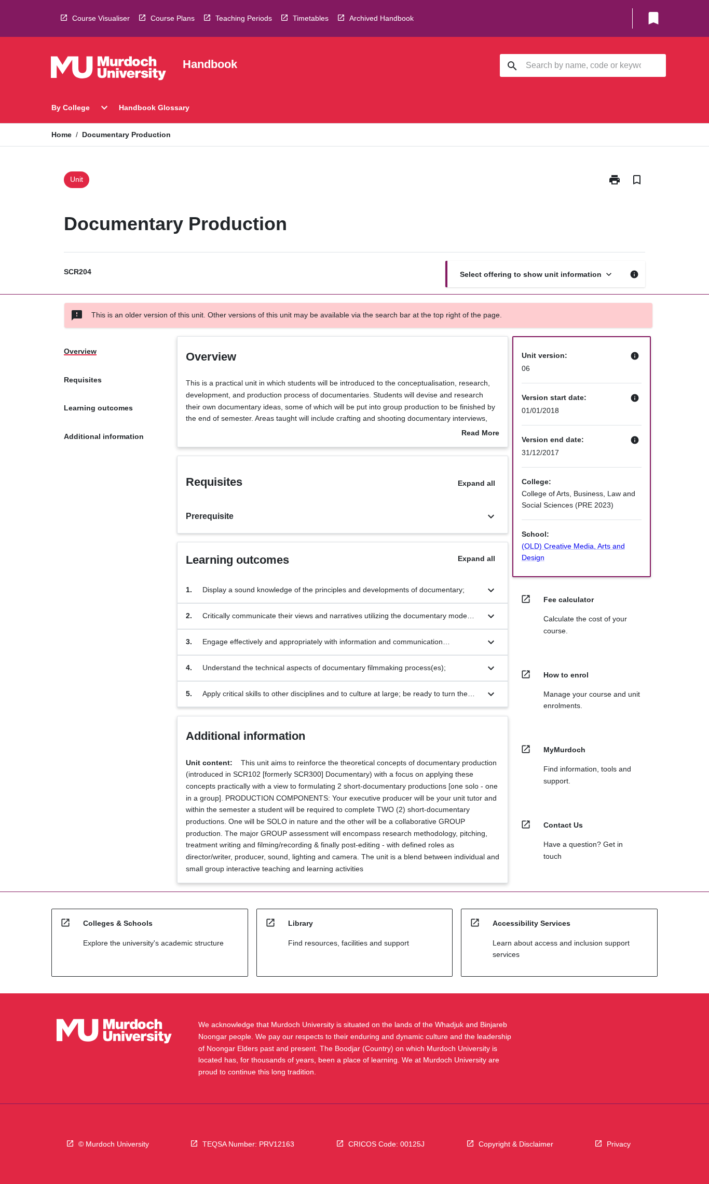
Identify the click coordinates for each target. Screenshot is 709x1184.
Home (61, 134)
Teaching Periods (243, 18)
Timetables (311, 18)
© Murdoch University (113, 1144)
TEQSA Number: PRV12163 (248, 1144)
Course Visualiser (101, 18)
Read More (480, 434)
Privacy (619, 1144)
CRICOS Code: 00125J (386, 1144)
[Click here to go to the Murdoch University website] (108, 70)
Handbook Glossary (154, 107)
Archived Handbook (381, 18)
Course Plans (173, 18)
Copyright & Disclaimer (516, 1144)
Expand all (476, 483)
